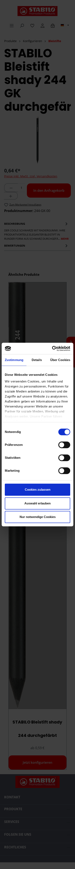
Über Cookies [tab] (60, 360)
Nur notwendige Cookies (38, 517)
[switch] (64, 444)
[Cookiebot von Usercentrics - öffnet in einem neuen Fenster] (53, 348)
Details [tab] (37, 360)
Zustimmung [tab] (14, 360)
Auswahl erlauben (37, 503)
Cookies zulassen (37, 489)
